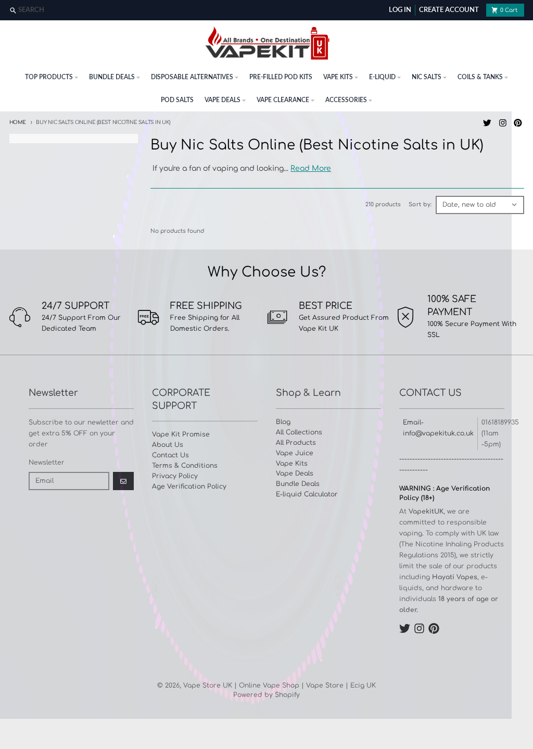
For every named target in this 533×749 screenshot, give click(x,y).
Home (17, 122)
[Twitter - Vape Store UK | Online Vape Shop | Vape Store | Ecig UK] (487, 123)
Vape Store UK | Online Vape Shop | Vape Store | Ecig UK (279, 685)
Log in (400, 10)
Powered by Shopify (266, 694)
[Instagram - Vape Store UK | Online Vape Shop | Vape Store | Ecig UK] (503, 123)
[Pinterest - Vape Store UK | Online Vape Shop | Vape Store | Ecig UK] (518, 123)
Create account (449, 10)
